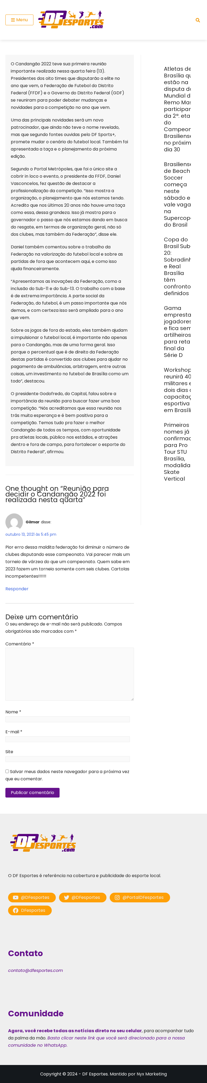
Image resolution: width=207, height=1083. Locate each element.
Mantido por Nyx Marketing (138, 1074)
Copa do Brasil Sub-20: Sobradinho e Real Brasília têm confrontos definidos (180, 266)
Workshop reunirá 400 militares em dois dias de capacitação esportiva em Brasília (181, 390)
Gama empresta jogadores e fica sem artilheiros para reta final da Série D (178, 331)
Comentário (19, 644)
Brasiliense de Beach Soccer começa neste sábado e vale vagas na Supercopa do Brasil (179, 194)
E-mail (13, 732)
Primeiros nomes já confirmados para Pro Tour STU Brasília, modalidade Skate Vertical (181, 451)
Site (9, 752)
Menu (22, 20)
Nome (13, 712)
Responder (17, 589)
